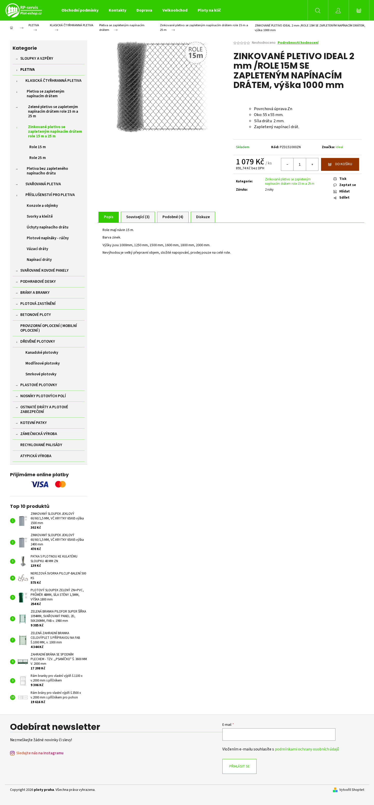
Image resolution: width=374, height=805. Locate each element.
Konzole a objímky (42, 205)
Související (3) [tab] (138, 217)
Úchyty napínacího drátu (47, 227)
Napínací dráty (39, 259)
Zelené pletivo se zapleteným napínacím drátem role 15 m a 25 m (53, 111)
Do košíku (343, 164)
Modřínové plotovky (42, 363)
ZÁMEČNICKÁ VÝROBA (38, 434)
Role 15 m (37, 147)
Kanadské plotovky (41, 352)
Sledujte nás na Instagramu (39, 753)
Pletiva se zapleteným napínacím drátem (45, 94)
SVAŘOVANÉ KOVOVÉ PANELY (44, 270)
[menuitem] (80, 10)
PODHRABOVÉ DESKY (38, 281)
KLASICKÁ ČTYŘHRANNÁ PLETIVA (53, 80)
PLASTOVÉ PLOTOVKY (38, 385)
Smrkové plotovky (40, 374)
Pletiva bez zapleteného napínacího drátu (47, 171)
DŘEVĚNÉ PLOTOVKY (37, 341)
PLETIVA (27, 69)
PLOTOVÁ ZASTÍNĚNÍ (38, 303)
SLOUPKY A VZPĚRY (36, 58)
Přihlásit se (239, 766)
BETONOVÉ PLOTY (35, 314)
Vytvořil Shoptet (351, 790)
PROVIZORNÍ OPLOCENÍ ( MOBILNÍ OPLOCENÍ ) (48, 328)
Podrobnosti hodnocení (298, 42)
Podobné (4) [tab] (172, 217)
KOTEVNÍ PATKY (33, 423)
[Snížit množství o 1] (287, 164)
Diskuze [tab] (203, 217)
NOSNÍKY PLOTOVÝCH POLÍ (43, 396)
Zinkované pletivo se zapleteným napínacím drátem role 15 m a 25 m (55, 131)
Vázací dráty (37, 249)
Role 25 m (37, 158)
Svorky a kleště (40, 216)
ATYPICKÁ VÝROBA (35, 456)
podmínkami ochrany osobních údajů (307, 749)
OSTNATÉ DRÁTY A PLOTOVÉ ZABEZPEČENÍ (44, 409)
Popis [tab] (108, 217)
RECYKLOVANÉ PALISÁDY (41, 445)
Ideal (339, 147)
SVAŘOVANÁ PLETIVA (43, 184)
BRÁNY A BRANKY (35, 292)
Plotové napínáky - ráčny (48, 238)
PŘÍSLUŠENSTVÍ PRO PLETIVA (50, 195)
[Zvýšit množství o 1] (312, 164)
